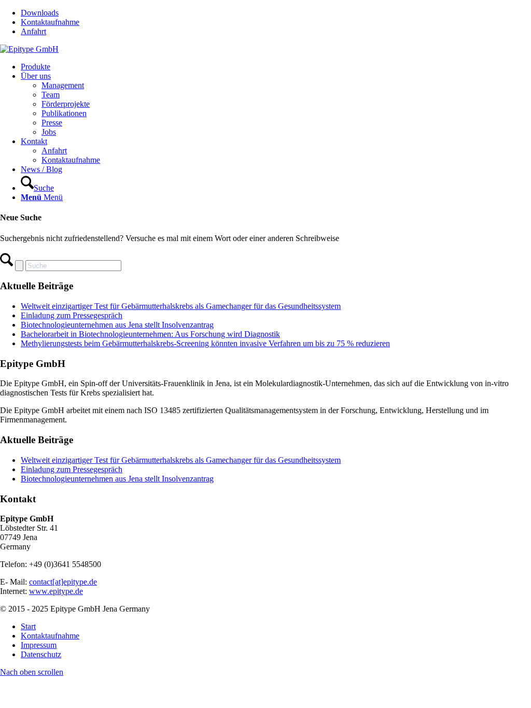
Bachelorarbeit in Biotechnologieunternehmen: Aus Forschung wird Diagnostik (150, 334)
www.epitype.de (56, 591)
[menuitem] (276, 13)
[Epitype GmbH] (29, 49)
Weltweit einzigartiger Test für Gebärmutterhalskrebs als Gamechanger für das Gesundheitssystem (181, 306)
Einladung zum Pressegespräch (71, 315)
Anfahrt (33, 31)
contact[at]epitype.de (63, 581)
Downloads (40, 12)
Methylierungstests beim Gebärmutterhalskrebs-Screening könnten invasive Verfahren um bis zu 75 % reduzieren (205, 343)
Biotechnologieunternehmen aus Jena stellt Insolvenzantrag (117, 324)
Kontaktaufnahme (50, 22)
